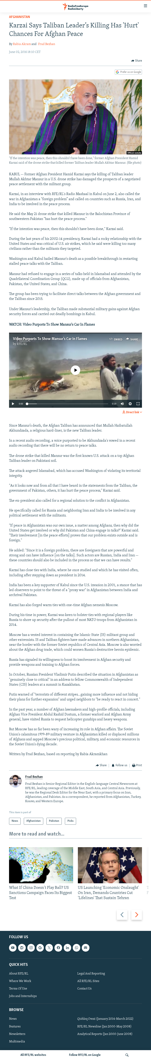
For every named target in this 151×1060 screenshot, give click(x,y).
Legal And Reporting (91, 973)
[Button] (136, 60)
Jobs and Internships (23, 996)
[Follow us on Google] (40, 947)
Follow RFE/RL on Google (85, 1055)
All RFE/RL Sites (88, 981)
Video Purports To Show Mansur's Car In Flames (50, 339)
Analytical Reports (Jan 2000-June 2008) (105, 1034)
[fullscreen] (138, 404)
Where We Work (20, 981)
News (13, 1019)
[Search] (127, 1055)
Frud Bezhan (46, 44)
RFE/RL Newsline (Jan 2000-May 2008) (104, 1026)
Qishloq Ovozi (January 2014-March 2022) (105, 1019)
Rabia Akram (22, 44)
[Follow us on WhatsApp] (76, 947)
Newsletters (17, 1034)
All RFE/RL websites (33, 1055)
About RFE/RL (18, 973)
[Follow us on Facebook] (58, 947)
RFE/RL (22, 344)
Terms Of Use (18, 988)
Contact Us (84, 988)
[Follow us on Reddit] (22, 947)
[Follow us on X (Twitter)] (49, 947)
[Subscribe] (85, 947)
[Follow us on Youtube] (13, 947)
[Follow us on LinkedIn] (67, 947)
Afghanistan (19, 17)
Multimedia (17, 1041)
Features (15, 1026)
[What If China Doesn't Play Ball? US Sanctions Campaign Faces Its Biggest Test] (41, 865)
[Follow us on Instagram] (31, 947)
